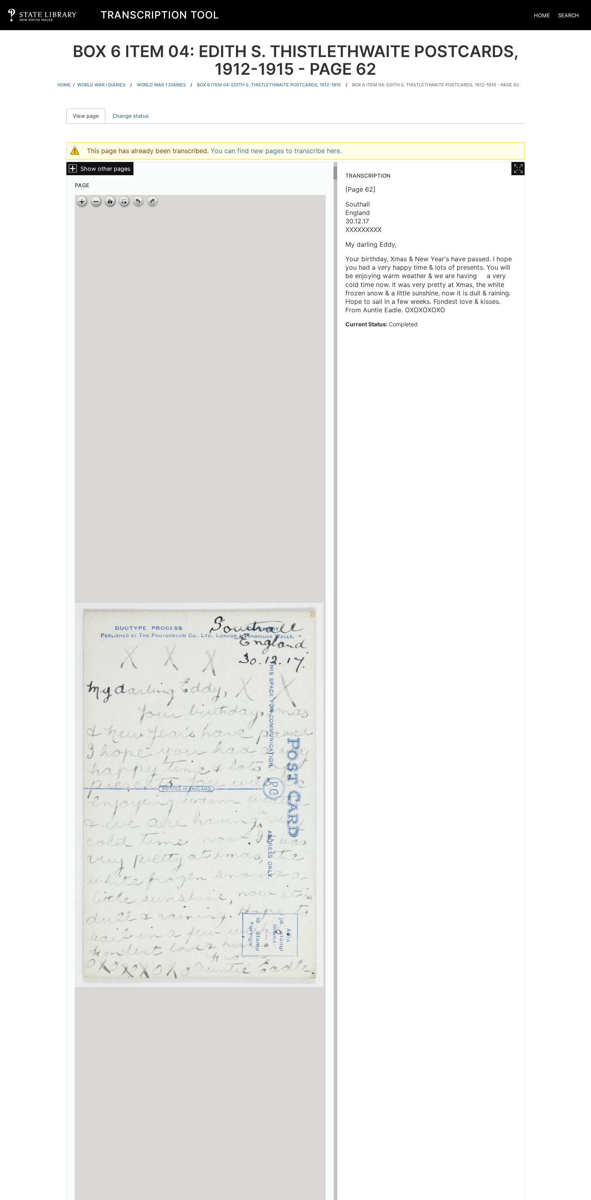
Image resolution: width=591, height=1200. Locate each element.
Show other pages (105, 168)
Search (568, 15)
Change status (131, 116)
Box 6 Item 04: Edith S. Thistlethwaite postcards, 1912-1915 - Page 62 (435, 85)
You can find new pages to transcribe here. (276, 151)
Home (542, 15)
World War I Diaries (101, 85)
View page (89, 116)
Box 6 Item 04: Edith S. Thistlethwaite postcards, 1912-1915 (269, 85)
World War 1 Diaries (161, 85)
